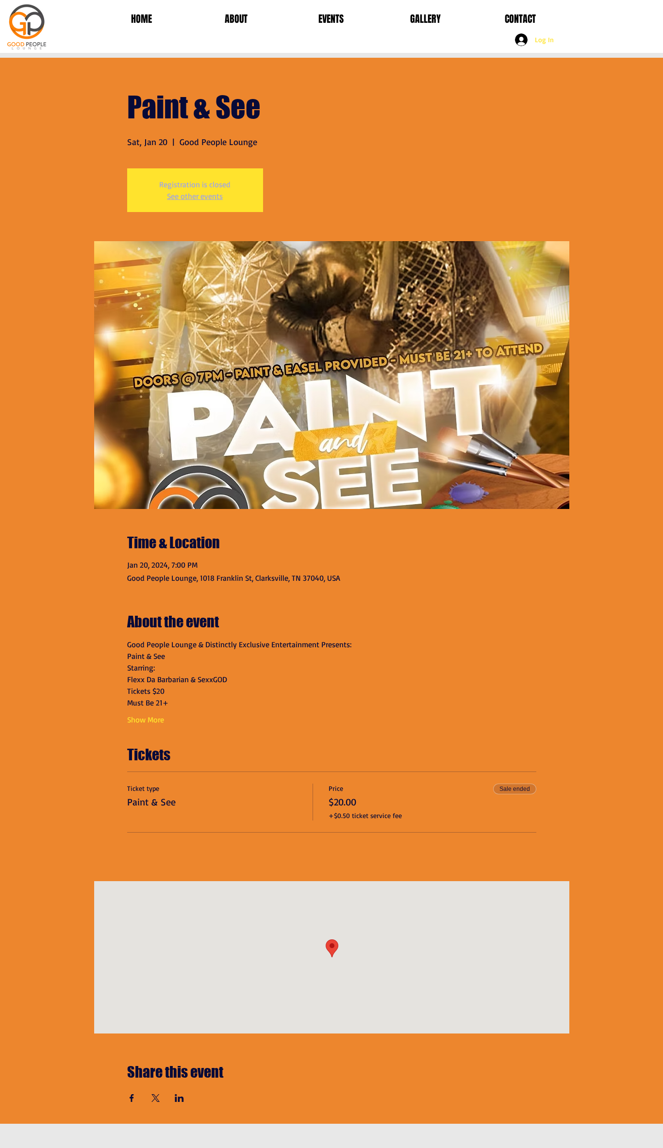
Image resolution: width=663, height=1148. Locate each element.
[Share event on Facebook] (131, 1098)
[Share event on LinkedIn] (179, 1098)
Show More (145, 719)
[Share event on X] (155, 1098)
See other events (195, 196)
